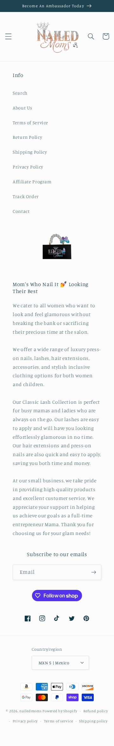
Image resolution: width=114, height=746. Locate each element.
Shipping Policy (30, 152)
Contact (21, 211)
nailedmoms (30, 711)
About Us (22, 107)
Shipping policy (93, 721)
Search (20, 93)
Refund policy (95, 711)
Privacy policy (25, 721)
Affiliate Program (32, 181)
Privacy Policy (28, 166)
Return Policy (27, 137)
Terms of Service (30, 122)
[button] (8, 36)
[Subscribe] (93, 572)
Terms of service (58, 721)
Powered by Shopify (59, 711)
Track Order (26, 196)
